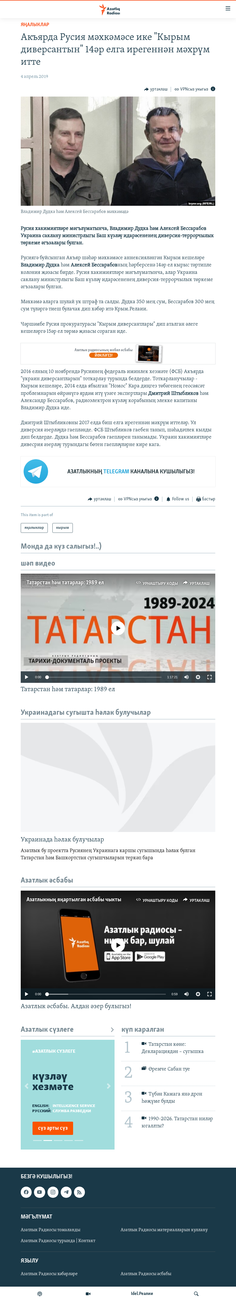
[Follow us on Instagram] (52, 1192)
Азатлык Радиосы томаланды (50, 1230)
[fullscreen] (209, 677)
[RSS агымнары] (79, 1192)
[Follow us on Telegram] (66, 1192)
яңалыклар (35, 25)
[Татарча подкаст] (39, 1294)
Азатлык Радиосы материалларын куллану (164, 1230)
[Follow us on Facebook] (26, 1192)
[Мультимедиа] (88, 1294)
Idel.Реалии (142, 1294)
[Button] (156, 89)
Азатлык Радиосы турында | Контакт (58, 1241)
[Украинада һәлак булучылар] (118, 777)
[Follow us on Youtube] (39, 1192)
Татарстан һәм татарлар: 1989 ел (65, 583)
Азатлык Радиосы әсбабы (146, 1274)
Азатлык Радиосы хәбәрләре (49, 1274)
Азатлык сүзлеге (47, 1030)
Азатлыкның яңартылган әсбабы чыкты (73, 900)
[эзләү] (196, 1294)
